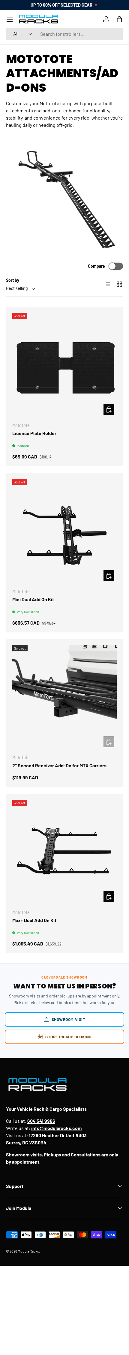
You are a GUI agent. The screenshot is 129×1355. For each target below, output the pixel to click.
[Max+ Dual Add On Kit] (64, 852)
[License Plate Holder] (64, 365)
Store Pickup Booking (68, 1036)
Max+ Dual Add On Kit (34, 920)
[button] (119, 19)
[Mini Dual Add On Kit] (64, 531)
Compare (96, 266)
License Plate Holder (34, 433)
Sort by (12, 280)
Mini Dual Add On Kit (33, 599)
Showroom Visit (69, 1019)
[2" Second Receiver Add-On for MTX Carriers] (64, 697)
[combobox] (64, 34)
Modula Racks (28, 1251)
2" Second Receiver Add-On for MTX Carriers (59, 765)
